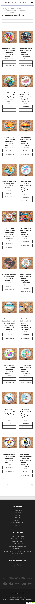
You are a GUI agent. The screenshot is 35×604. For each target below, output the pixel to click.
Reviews (17, 518)
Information (17, 513)
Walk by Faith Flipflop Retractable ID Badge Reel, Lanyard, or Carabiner (25, 187)
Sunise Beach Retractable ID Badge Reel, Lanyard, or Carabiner (9, 141)
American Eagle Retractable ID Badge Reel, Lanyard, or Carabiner (26, 53)
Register (21, 523)
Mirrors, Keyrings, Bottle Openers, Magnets (17, 551)
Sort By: (5, 21)
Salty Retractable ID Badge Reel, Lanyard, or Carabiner (9, 185)
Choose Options (9, 65)
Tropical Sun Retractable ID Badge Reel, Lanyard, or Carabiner (25, 232)
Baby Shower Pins (17, 543)
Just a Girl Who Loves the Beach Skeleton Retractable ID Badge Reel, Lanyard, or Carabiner (25, 460)
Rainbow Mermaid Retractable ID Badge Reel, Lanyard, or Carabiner (9, 53)
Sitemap (17, 525)
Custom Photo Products (17, 536)
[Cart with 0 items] (28, 2)
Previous (3, 602)
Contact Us (17, 520)
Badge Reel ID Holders (17, 538)
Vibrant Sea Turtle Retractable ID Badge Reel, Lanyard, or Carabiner (9, 97)
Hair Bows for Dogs (17, 554)
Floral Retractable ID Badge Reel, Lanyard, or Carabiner (9, 278)
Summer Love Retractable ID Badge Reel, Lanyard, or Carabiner (25, 369)
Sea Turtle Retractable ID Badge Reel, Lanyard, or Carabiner (9, 414)
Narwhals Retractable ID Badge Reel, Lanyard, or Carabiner (25, 414)
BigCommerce (21, 597)
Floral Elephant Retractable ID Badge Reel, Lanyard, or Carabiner (26, 279)
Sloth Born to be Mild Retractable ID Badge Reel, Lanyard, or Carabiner (25, 97)
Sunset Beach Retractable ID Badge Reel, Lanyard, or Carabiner (25, 141)
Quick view (9, 62)
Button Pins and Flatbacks (17, 546)
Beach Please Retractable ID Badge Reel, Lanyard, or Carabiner (9, 369)
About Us (17, 515)
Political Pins (17, 549)
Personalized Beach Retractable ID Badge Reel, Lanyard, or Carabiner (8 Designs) (9, 324)
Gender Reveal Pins (17, 541)
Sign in (13, 523)
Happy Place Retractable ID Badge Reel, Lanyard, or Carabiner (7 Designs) (9, 233)
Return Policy (17, 510)
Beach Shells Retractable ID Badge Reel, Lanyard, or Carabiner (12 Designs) (25, 324)
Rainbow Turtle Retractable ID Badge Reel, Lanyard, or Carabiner (9, 458)
